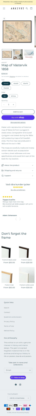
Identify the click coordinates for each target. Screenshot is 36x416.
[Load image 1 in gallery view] (7, 54)
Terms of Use (9, 326)
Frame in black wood (9, 260)
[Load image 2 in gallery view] (18, 54)
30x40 (6, 83)
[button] (4, 8)
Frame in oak (9, 285)
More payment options (18, 122)
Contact (7, 312)
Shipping (12, 76)
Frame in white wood (27, 285)
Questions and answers (13, 317)
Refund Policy (9, 331)
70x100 (6, 88)
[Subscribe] (30, 370)
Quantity (5, 100)
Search (6, 308)
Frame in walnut (26, 260)
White (13, 96)
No (5, 96)
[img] (18, 187)
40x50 (16, 83)
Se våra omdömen (18, 190)
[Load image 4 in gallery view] (29, 54)
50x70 (25, 83)
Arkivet (14, 412)
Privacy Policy (9, 321)
